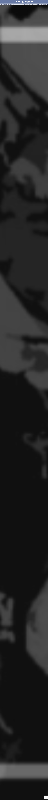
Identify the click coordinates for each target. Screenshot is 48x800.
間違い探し (33, 4)
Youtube (5, 4)
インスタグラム (10, 4)
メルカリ (1, 4)
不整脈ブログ (38, 4)
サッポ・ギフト (28, 4)
